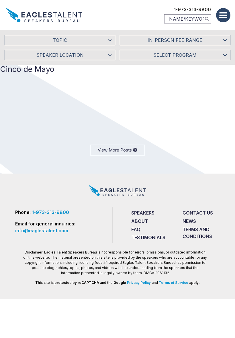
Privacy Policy (139, 282)
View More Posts (115, 150)
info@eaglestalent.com (41, 230)
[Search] (207, 18)
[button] (223, 15)
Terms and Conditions (197, 233)
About (139, 221)
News (189, 221)
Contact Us (198, 213)
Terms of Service (173, 282)
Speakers (142, 213)
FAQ (135, 229)
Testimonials (148, 237)
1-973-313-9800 (192, 9)
